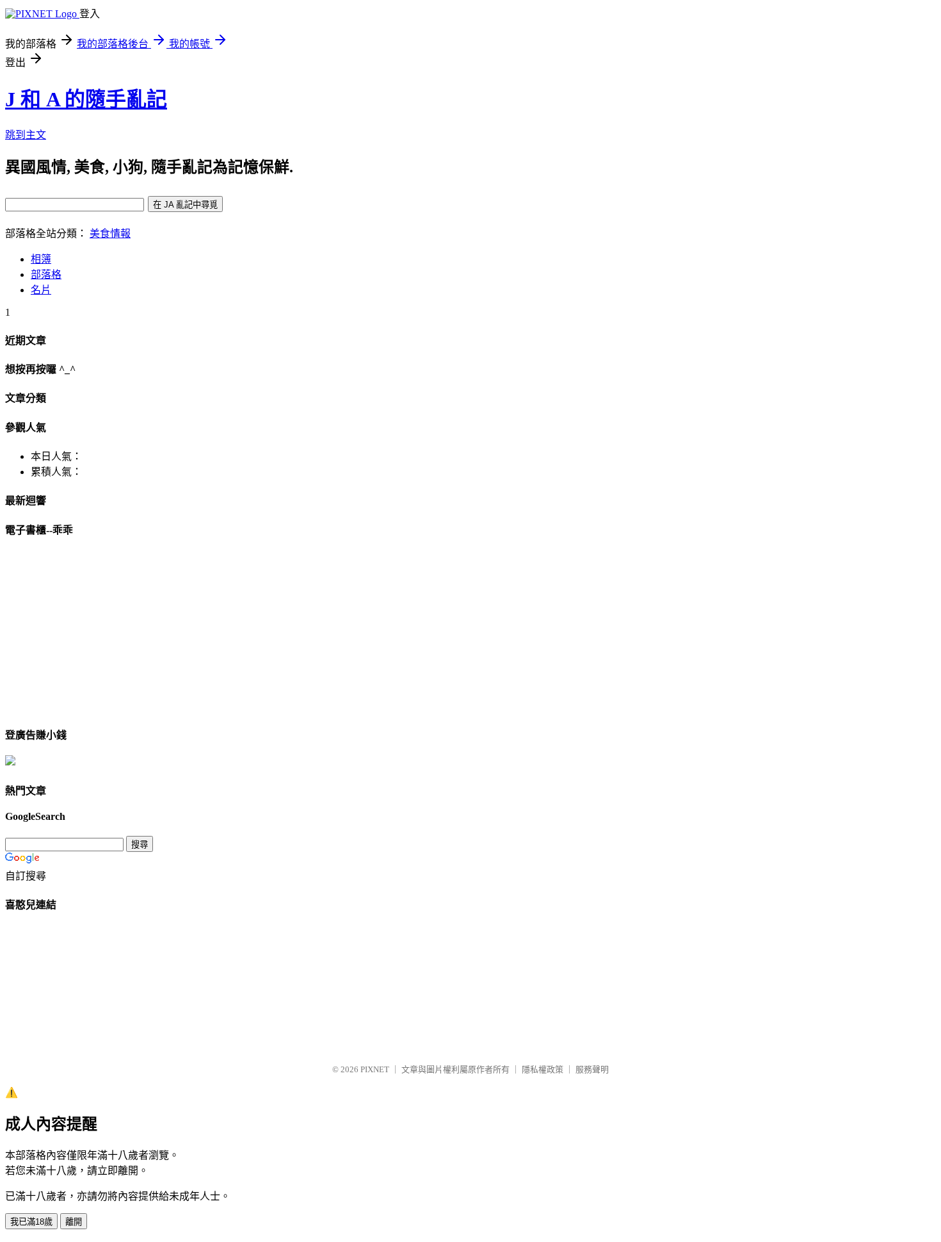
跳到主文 (25, 134)
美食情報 (110, 233)
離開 (73, 1222)
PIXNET (374, 1069)
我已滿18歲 (31, 1222)
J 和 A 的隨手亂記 (86, 99)
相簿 (41, 259)
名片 (41, 289)
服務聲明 (592, 1069)
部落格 (46, 274)
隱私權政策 (542, 1069)
